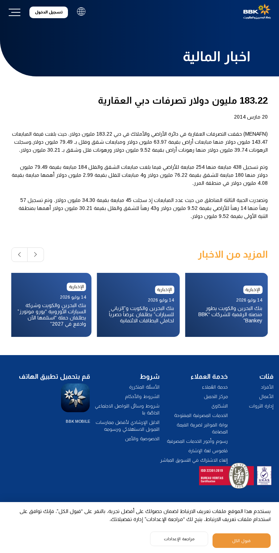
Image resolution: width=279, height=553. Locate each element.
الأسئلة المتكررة (144, 387)
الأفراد (267, 387)
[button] (36, 254)
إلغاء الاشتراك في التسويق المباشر (194, 460)
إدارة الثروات (261, 406)
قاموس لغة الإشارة (208, 450)
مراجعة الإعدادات (179, 539)
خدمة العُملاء (215, 387)
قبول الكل (241, 540)
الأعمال (266, 396)
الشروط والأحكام (142, 396)
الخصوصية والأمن (142, 438)
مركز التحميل (216, 396)
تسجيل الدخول (48, 12)
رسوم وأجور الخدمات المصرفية (197, 441)
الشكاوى (219, 406)
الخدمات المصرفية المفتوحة (201, 415)
